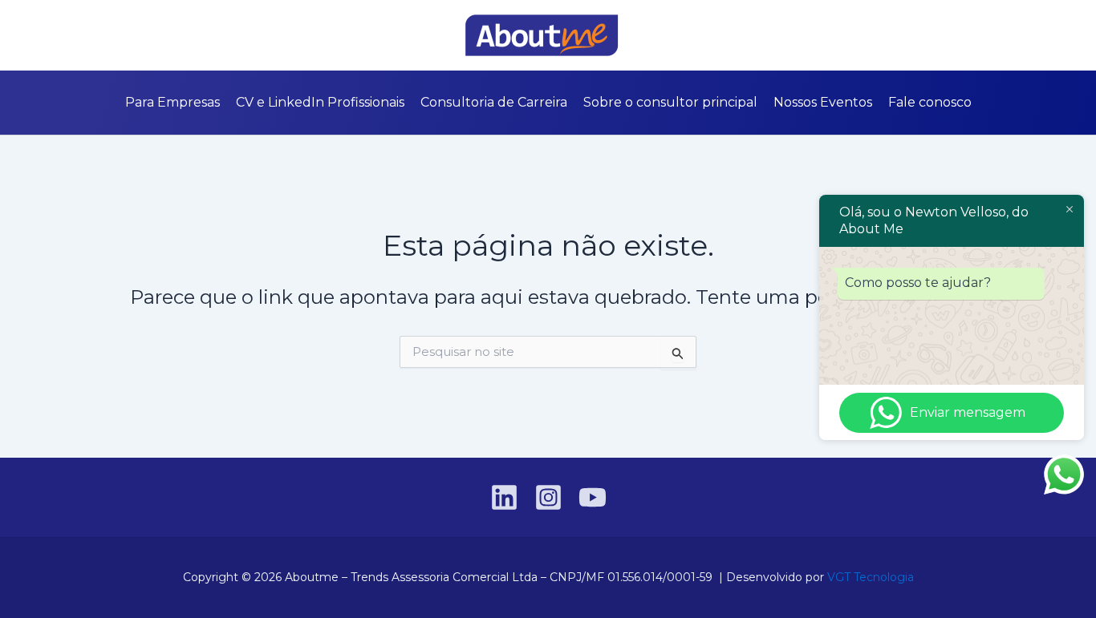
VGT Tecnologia (870, 577)
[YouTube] (122, 36)
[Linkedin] (74, 36)
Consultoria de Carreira (493, 102)
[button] (1022, 35)
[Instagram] (98, 36)
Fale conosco (930, 102)
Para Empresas (172, 102)
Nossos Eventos (822, 102)
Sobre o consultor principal (670, 102)
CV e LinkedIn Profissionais (320, 102)
